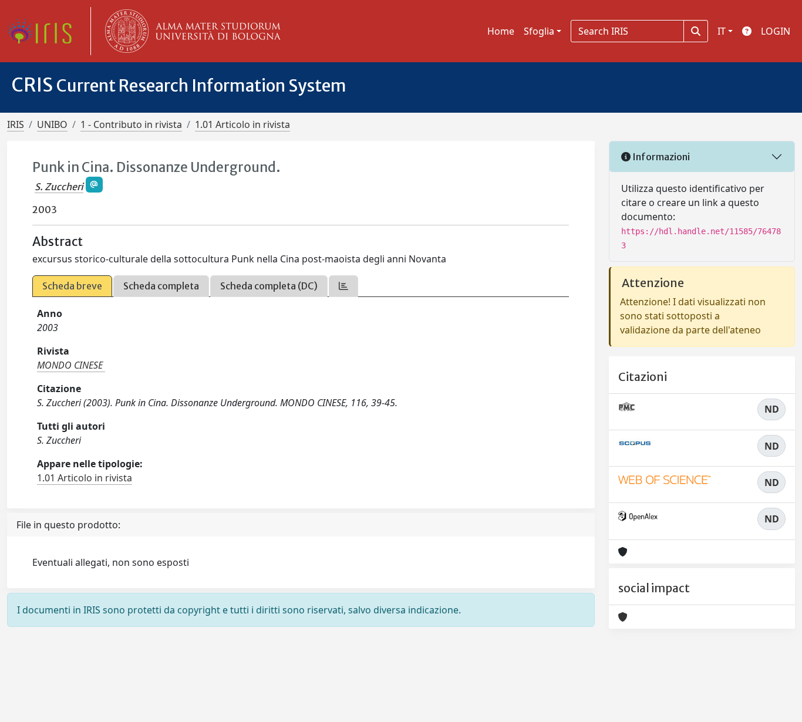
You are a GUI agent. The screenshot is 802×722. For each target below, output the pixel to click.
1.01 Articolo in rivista (242, 124)
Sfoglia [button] (539, 31)
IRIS (15, 124)
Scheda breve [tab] (72, 286)
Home (500, 31)
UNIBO (52, 124)
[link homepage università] (190, 31)
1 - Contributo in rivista (131, 124)
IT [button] (721, 31)
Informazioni (660, 157)
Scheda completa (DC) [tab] (269, 286)
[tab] (343, 286)
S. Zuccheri (59, 187)
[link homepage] (44, 31)
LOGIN (775, 31)
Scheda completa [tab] (161, 286)
